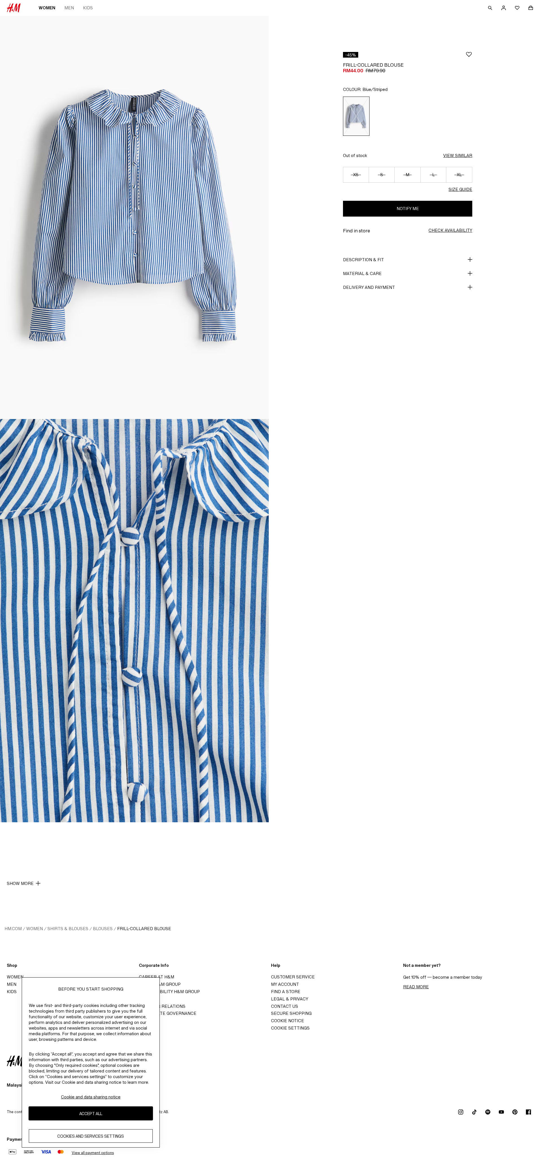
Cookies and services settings (90, 1136)
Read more (416, 986)
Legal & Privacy (289, 998)
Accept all (90, 1113)
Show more (20, 883)
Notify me (408, 208)
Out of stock (355, 155)
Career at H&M (156, 976)
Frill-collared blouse (144, 928)
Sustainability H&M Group (169, 991)
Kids (88, 7)
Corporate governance (167, 1013)
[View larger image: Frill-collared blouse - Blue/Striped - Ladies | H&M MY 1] (134, 217)
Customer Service (293, 976)
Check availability (450, 230)
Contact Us (284, 1006)
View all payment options (93, 1153)
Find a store (285, 991)
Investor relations (162, 1006)
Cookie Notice (287, 1020)
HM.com (13, 928)
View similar (457, 155)
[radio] (356, 116)
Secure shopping (291, 1013)
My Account (285, 984)
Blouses (103, 928)
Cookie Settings (290, 1028)
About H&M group (160, 984)
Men (69, 7)
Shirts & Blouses (67, 928)
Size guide (460, 189)
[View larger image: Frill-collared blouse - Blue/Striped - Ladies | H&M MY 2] (134, 620)
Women (47, 7)
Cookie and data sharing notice (91, 1096)
